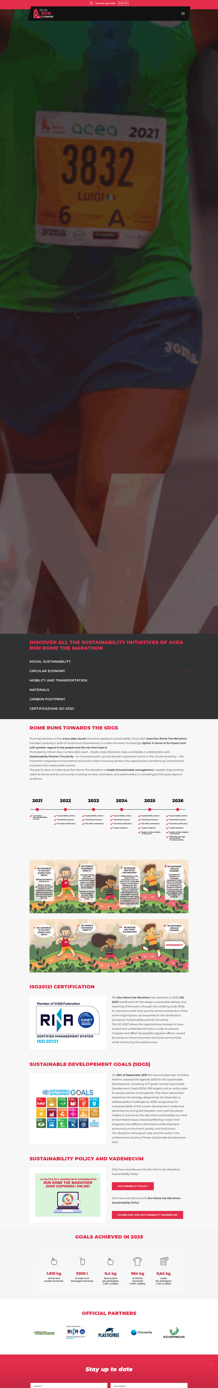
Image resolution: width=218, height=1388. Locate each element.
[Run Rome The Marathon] (43, 13)
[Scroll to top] (210, 1363)
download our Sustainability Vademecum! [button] (147, 1214)
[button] (183, 13)
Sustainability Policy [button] (133, 1186)
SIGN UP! (123, 3)
